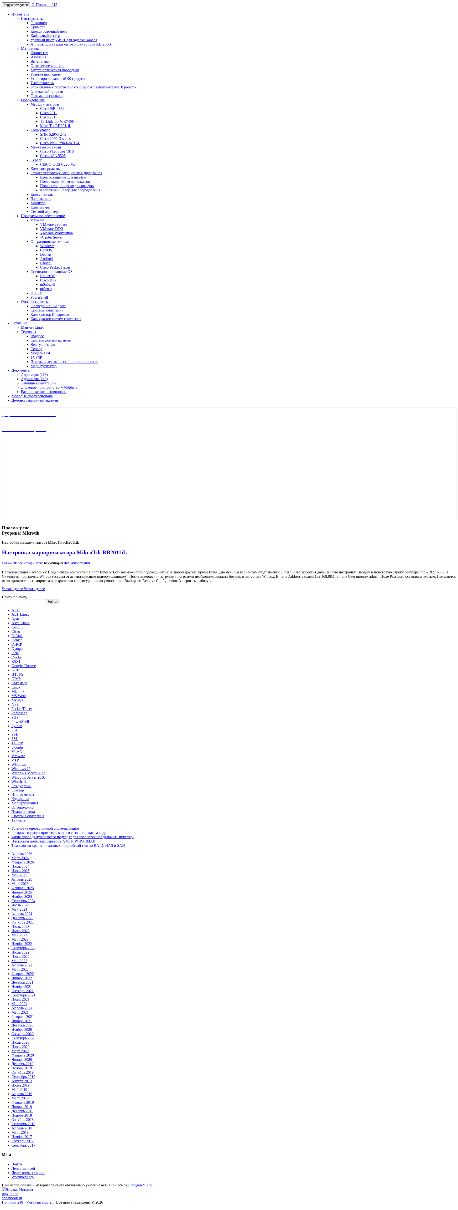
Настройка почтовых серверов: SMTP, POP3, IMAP (53, 841)
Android (46, 259)
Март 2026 (20, 858)
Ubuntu (46, 263)
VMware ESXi (51, 229)
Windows (47, 246)
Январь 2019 (21, 1107)
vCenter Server (51, 237)
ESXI (15, 661)
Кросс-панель (42, 194)
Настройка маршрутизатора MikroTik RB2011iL (64, 552)
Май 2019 (19, 1089)
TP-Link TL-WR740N (57, 121)
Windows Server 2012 (28, 773)
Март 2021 (20, 1012)
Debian (45, 254)
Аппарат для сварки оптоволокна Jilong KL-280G (71, 44)
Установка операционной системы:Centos (45, 828)
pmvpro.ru (10, 1194)
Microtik (17, 691)
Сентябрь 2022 (23, 948)
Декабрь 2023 (22, 918)
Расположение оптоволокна (44, 392)
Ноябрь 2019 (21, 1068)
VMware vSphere (53, 224)
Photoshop (19, 713)
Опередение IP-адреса (48, 306)
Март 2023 (20, 939)
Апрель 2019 (21, 1094)
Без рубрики (21, 786)
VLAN (16, 752)
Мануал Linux (32, 327)
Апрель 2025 (21, 879)
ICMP (16, 679)
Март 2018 (20, 1132)
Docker (17, 657)
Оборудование (33, 100)
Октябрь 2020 (22, 1034)
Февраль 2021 (22, 1017)
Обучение (19, 323)
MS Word (18, 696)
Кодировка (20, 799)
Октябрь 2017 (22, 1141)
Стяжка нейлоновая (47, 91)
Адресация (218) (34, 375)
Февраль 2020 (22, 1055)
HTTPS (17, 674)
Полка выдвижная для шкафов (65, 181)
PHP (15, 717)
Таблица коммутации (38, 383)
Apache (17, 619)
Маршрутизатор (44, 366)
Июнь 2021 (20, 999)
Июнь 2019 (20, 1085)
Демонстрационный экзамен (34, 400)
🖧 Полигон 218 (44, 5)
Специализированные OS (52, 272)
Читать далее (23, 589)
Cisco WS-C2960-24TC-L (60, 143)
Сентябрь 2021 (23, 995)
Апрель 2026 (21, 854)
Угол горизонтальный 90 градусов (59, 79)
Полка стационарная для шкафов (67, 186)
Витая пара (40, 61)
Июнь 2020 (20, 1047)
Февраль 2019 (22, 1102)
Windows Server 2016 (28, 777)
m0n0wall (47, 284)
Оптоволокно (22, 807)
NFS (15, 704)
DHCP (16, 644)
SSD (15, 730)
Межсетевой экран (46, 147)
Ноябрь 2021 (21, 987)
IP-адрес (37, 336)
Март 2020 (20, 1051)
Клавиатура (40, 207)
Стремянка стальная (47, 96)
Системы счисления (47, 310)
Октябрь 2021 (22, 991)
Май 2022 (19, 961)
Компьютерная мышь (48, 169)
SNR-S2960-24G (53, 134)
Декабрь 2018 (22, 1111)
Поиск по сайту (14, 597)
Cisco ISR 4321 (52, 109)
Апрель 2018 (21, 1128)
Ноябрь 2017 (21, 1137)
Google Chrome (23, 666)
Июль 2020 (20, 1042)
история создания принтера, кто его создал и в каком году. (59, 833)
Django (17, 649)
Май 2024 (19, 909)
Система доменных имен (51, 340)
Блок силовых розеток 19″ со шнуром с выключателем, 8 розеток (83, 87)
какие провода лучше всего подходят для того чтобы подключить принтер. (72, 837)
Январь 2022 (21, 978)
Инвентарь (20, 14)
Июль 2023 (20, 926)
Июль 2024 (20, 905)
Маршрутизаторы (45, 104)
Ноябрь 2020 (21, 1029)
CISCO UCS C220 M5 (58, 164)
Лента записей (23, 1168)
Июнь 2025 (20, 871)
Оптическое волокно (47, 66)
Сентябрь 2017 (23, 1145)
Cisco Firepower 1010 (57, 151)
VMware (37, 220)
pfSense (46, 289)
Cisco (15, 631)
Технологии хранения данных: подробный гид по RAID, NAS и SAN (68, 845)
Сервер (36, 160)
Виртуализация (43, 344)
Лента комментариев (28, 1173)
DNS (15, 653)
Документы (20, 370)
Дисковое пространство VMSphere (49, 387)
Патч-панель (41, 199)
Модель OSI (40, 353)
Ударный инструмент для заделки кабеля (64, 40)
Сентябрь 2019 (23, 1077)
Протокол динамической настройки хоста (64, 362)
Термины (28, 332)
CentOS (46, 250)
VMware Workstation (56, 233)
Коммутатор (40, 130)
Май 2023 (19, 935)
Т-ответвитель (42, 83)
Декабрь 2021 (22, 982)
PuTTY (36, 293)
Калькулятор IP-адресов (50, 314)
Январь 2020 (21, 1059)
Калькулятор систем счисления (56, 319)
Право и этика (23, 812)
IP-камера (19, 683)
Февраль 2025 (22, 888)
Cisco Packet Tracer (55, 267)
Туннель (18, 820)
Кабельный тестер (45, 36)
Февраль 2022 (22, 974)
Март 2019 (20, 1098)
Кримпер (38, 27)
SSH (15, 734)
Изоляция (38, 57)
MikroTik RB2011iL (55, 126)
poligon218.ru (141, 1185)
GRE (15, 670)
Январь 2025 (21, 892)
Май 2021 (19, 1004)
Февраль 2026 (22, 862)
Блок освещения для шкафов (63, 177)
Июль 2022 (20, 952)
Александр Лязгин (30, 563)
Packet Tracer (21, 709)
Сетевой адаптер (44, 211)
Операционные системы (50, 242)
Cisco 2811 (48, 117)
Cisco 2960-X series (55, 139)
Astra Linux (20, 623)
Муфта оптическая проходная (55, 70)
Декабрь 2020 (22, 1025)
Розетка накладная (46, 74)
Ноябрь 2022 (21, 944)
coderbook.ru (12, 1198)
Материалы (30, 48)
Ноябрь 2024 (21, 896)
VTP (15, 760)
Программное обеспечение (43, 216)
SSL (14, 739)
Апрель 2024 (21, 914)
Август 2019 (21, 1081)
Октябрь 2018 (22, 1120)
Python (16, 726)
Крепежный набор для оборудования (70, 190)
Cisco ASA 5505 (53, 156)
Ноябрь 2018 (21, 1115)
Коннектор (39, 53)
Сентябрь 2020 (23, 1038)
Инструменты (32, 18)
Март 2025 (20, 884)
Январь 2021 (21, 1021)
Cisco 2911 (48, 113)
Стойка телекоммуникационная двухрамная (66, 173)
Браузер (17, 790)
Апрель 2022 (21, 965)
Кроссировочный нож (49, 31)
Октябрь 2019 (22, 1072)
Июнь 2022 (20, 957)
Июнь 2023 (20, 931)
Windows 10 (21, 769)
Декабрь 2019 (22, 1064)
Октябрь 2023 (22, 922)
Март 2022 (20, 969)
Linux (16, 687)
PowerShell (39, 297)
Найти (52, 601)
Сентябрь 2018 (23, 1124)
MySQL (17, 700)
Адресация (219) (34, 379)
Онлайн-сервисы (35, 302)
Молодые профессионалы (32, 396)
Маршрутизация (24, 803)
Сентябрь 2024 (23, 901)
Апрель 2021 (21, 1008)
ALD (15, 610)
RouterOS (47, 276)
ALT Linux (20, 614)
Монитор (38, 203)
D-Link (17, 636)
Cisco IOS (48, 280)
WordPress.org (22, 1177)
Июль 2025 (20, 866)
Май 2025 (19, 875)
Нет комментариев (77, 563)
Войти (16, 1164)
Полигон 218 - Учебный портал (27, 1202)
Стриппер (39, 23)
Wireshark (19, 782)
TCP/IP (36, 357)
